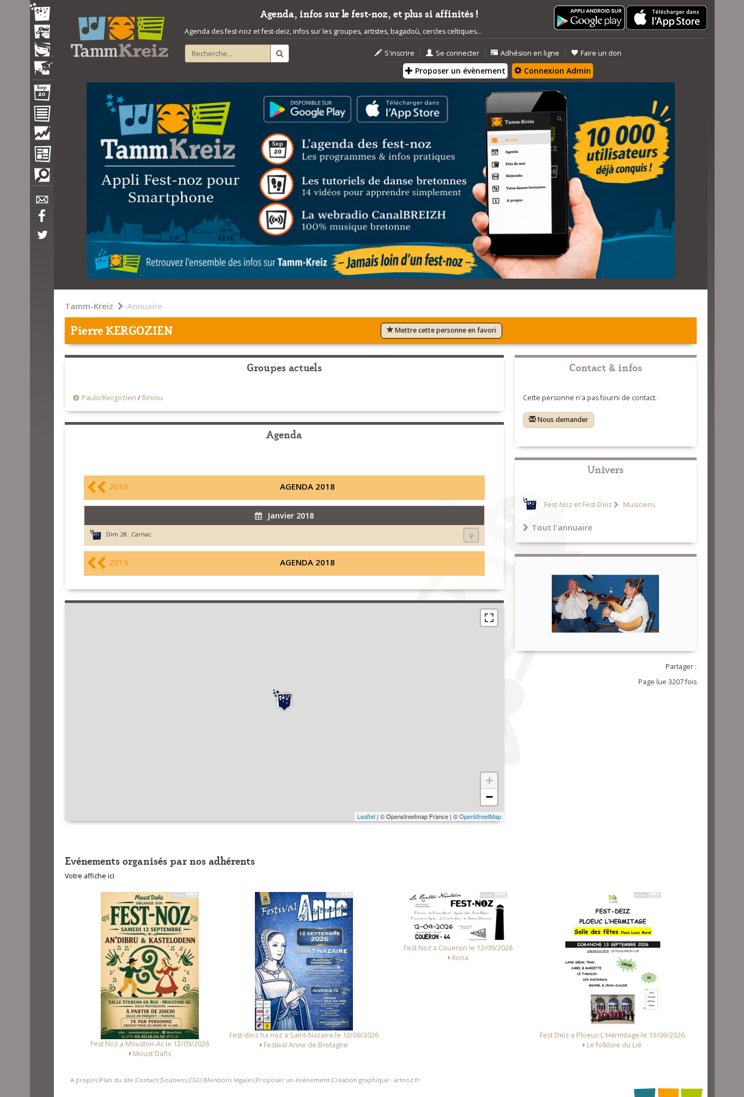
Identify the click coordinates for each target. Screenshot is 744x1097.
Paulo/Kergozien (109, 397)
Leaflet (366, 816)
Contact (147, 1080)
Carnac (141, 534)
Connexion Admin (556, 70)
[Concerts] (41, 33)
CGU (195, 1080)
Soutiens (174, 1080)
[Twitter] (41, 240)
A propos (83, 1080)
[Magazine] (41, 155)
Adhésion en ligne (530, 53)
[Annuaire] (41, 115)
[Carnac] (284, 700)
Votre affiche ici (89, 876)
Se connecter (457, 53)
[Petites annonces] (41, 178)
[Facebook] (41, 219)
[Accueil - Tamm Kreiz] (119, 33)
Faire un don (601, 53)
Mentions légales (229, 1080)
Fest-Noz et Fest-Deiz (578, 504)
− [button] (489, 797)
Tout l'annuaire (562, 527)
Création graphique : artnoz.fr (376, 1080)
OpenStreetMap (480, 816)
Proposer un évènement (459, 70)
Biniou (152, 397)
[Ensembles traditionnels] (41, 64)
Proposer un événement (293, 1080)
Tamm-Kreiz (89, 305)
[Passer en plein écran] (489, 618)
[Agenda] (41, 95)
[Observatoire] (41, 136)
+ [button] (489, 780)
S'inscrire (399, 53)
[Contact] (41, 202)
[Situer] (471, 535)
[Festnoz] (41, 13)
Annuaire (144, 305)
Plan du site (116, 1080)
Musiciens (638, 504)
